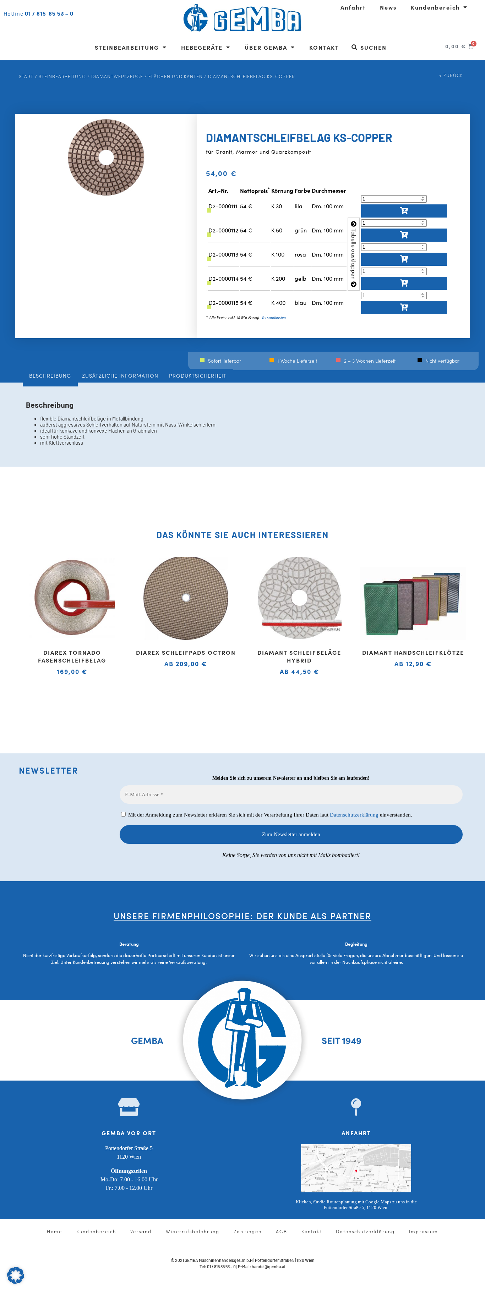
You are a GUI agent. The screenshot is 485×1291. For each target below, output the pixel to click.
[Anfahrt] (356, 1107)
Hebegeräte (202, 47)
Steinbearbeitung (127, 47)
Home (54, 1231)
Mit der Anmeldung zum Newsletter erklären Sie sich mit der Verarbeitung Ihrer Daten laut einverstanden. (269, 815)
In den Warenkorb (404, 211)
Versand (141, 1231)
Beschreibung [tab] (50, 375)
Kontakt (324, 47)
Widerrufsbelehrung (192, 1231)
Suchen (373, 47)
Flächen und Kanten (175, 76)
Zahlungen (248, 1231)
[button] (15, 1275)
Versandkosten (273, 317)
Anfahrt (353, 7)
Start (26, 76)
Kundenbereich (435, 7)
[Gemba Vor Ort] (129, 1107)
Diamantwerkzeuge (117, 76)
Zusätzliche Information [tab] (120, 375)
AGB (281, 1231)
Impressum (423, 1231)
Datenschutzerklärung (354, 815)
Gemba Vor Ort (129, 1133)
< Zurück (451, 75)
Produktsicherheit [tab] (198, 375)
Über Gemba (266, 47)
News (388, 7)
